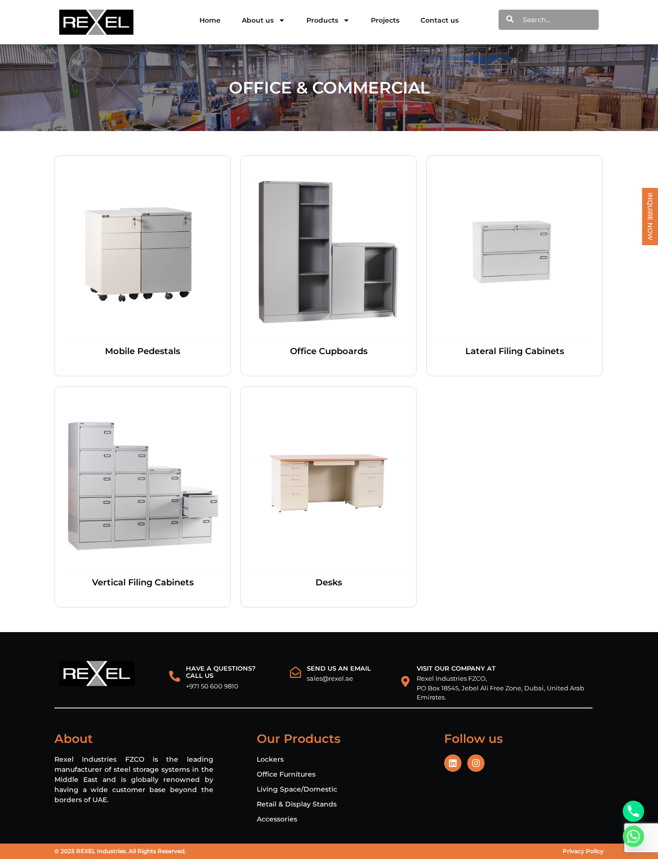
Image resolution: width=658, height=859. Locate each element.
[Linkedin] (452, 763)
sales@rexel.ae (330, 678)
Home (210, 20)
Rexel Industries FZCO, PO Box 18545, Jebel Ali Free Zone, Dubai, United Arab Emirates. (500, 687)
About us (258, 20)
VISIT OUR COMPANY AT (456, 668)
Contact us (440, 20)
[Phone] (633, 811)
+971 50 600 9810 (212, 686)
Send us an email (339, 668)
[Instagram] (476, 763)
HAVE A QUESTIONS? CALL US (221, 672)
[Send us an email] (295, 672)
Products (322, 20)
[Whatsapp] (633, 836)
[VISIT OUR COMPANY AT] (405, 681)
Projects (385, 20)
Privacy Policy (583, 851)
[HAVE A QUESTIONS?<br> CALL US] (174, 676)
